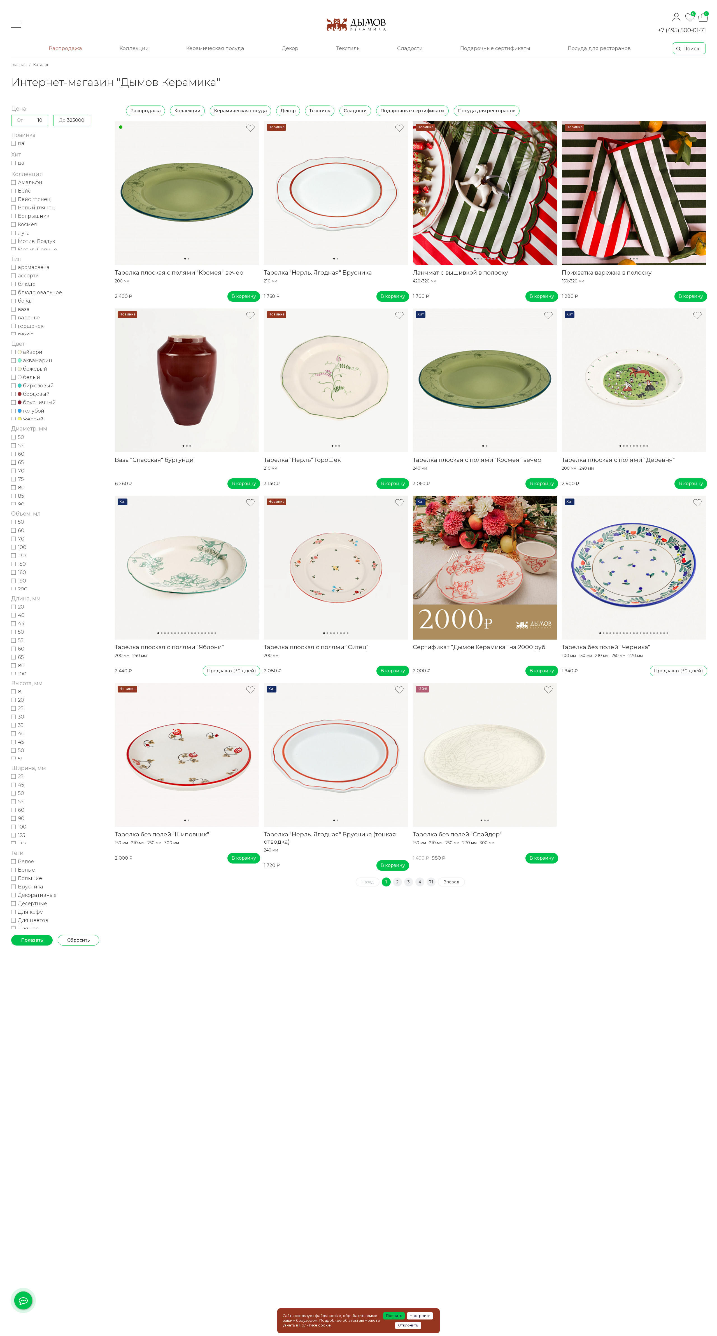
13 (198, 633)
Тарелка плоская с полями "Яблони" (169, 647)
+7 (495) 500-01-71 (682, 30)
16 (208, 633)
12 (195, 633)
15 (205, 633)
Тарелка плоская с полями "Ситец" (316, 647)
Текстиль (319, 110)
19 (661, 633)
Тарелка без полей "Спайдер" (457, 834)
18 (215, 633)
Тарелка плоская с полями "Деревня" (618, 459)
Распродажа (145, 110)
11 (192, 633)
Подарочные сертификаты (412, 110)
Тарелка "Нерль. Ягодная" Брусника (318, 272)
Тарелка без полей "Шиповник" (162, 834)
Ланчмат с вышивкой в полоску (460, 272)
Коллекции (187, 110)
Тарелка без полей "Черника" (606, 647)
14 (202, 633)
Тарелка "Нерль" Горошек (302, 459)
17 (212, 633)
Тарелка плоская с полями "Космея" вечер (179, 272)
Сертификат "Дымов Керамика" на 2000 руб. (479, 647)
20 (664, 633)
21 (667, 633)
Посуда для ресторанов (486, 110)
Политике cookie (315, 1325)
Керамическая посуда (240, 110)
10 (188, 633)
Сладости (355, 110)
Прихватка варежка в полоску (607, 272)
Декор (288, 110)
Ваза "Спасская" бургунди (154, 459)
